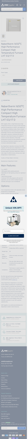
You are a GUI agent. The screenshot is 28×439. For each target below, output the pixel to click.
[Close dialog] (26, 196)
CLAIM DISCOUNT (13, 235)
